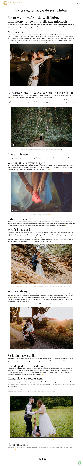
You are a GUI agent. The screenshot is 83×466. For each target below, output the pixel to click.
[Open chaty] (79, 462)
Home (34, 3)
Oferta (53, 3)
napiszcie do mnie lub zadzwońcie (57, 447)
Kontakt (70, 3)
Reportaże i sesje (44, 3)
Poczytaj (61, 3)
